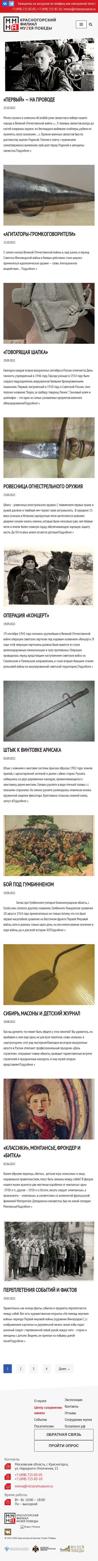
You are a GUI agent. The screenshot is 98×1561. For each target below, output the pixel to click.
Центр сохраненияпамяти (48, 1410)
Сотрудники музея (78, 1419)
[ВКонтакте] (5, 3)
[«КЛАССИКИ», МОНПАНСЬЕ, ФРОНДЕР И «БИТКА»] (49, 1109)
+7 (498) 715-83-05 (28, 1475)
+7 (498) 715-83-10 (28, 1479)
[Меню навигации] (81, 24)
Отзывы (70, 1413)
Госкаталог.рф (75, 1426)
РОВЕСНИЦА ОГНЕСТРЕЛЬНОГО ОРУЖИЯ (43, 486)
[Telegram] (11, 3)
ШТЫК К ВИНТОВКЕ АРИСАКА (32, 749)
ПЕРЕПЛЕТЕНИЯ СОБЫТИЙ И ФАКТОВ (40, 1289)
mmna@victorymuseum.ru (80, 9)
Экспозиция (73, 1400)
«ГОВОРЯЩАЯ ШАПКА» (25, 352)
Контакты (71, 1406)
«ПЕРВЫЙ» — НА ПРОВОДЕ (29, 99)
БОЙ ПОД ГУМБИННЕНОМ (28, 884)
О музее (40, 1401)
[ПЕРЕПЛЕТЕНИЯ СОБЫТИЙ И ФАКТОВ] (49, 1251)
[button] (90, 24)
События (40, 1419)
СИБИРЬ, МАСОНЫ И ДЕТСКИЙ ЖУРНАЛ (41, 1013)
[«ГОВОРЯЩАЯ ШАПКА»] (49, 313)
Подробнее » (23, 150)
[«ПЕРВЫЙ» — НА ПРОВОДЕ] (49, 60)
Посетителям (44, 1426)
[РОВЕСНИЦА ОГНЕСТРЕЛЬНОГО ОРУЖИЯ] (49, 447)
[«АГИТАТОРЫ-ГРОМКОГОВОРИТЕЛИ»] (49, 195)
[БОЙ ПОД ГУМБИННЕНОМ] (49, 845)
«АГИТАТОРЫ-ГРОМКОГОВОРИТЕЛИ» (39, 234)
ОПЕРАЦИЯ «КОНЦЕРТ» (26, 615)
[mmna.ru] (29, 24)
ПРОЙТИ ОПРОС (64, 1446)
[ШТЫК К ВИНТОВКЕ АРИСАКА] (49, 711)
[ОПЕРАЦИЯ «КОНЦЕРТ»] (49, 576)
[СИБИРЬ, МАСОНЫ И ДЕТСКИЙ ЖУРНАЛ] (49, 974)
